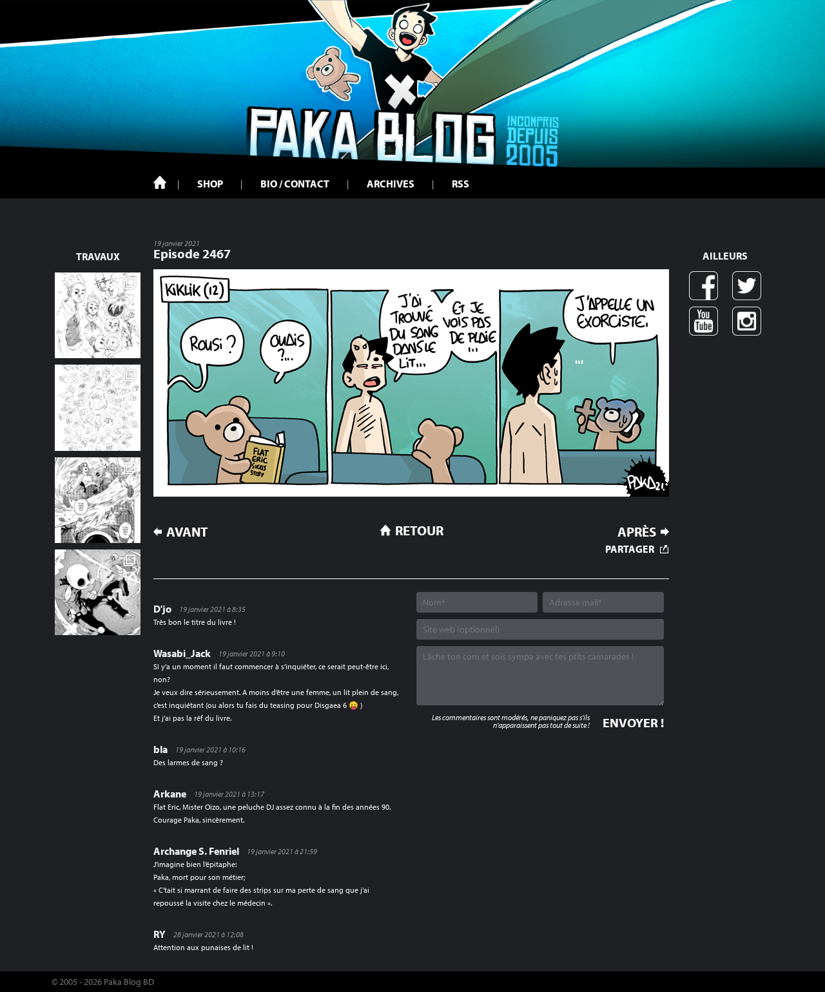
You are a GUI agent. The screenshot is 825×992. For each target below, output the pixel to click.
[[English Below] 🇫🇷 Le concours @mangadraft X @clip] (98, 500)
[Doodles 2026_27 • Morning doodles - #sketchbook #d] (98, 315)
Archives (390, 183)
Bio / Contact (294, 183)
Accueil (160, 182)
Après (636, 532)
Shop (210, 183)
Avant (187, 532)
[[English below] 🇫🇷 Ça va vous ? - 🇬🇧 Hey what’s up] (98, 407)
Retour (419, 530)
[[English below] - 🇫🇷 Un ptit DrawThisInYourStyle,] (98, 592)
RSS (460, 183)
